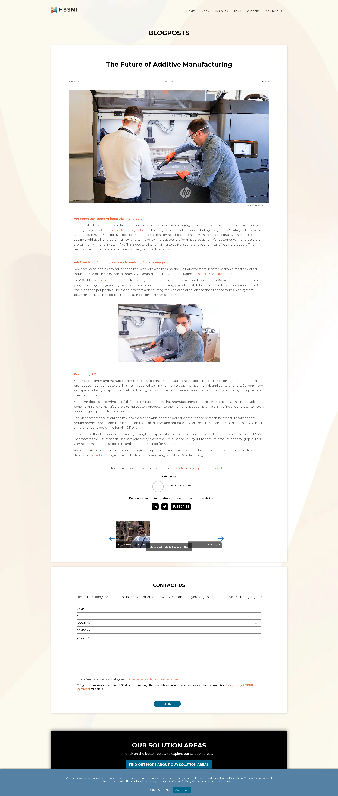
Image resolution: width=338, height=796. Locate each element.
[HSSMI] (64, 10)
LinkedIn (177, 468)
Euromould (223, 274)
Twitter (159, 468)
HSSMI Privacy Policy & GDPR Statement (153, 679)
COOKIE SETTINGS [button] (159, 790)
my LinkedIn (98, 455)
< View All (75, 81)
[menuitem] (190, 11)
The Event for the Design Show (124, 230)
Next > (265, 81)
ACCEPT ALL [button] (182, 789)
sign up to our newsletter (208, 468)
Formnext (200, 274)
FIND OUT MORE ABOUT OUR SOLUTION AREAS (169, 765)
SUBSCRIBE (180, 506)
